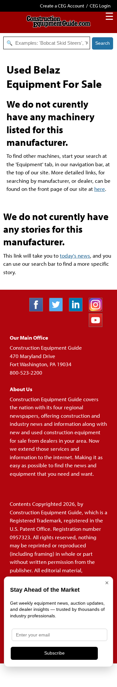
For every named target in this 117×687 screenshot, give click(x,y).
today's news (75, 255)
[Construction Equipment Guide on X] (58, 309)
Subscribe (54, 653)
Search (102, 43)
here (99, 188)
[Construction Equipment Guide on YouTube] (98, 324)
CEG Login (100, 6)
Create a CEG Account (62, 6)
